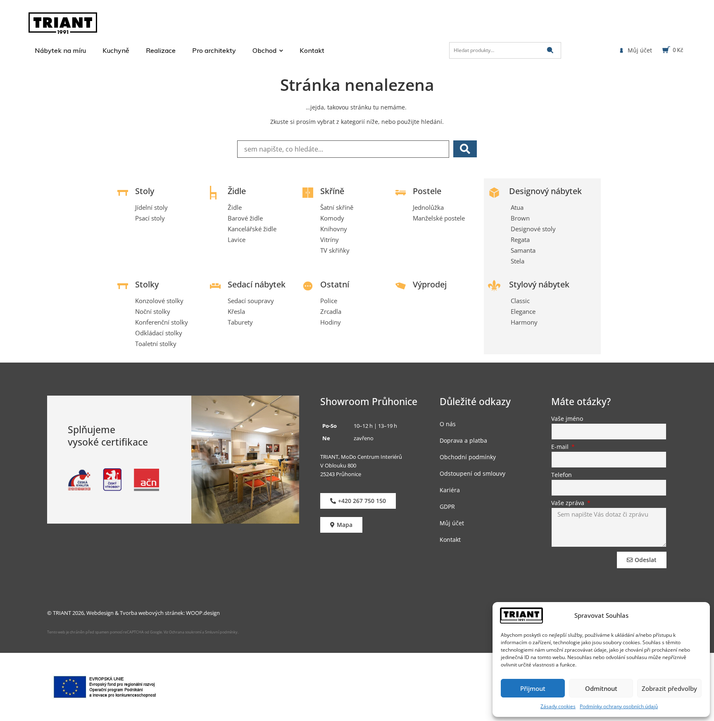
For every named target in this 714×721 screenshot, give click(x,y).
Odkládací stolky (158, 333)
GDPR (447, 506)
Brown (520, 218)
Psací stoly (150, 218)
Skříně (332, 191)
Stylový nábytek (539, 284)
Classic (520, 300)
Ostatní (334, 284)
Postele (427, 191)
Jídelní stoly (151, 207)
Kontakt (450, 539)
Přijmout (532, 688)
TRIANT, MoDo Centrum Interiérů (361, 456)
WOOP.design (203, 613)
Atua (517, 207)
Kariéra (450, 490)
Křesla (236, 311)
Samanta (523, 250)
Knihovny (333, 229)
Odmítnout (601, 688)
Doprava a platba (463, 440)
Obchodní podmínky (468, 457)
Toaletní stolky (155, 343)
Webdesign (100, 613)
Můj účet (452, 523)
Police (328, 300)
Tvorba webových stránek (151, 613)
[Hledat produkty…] (505, 50)
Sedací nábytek (257, 284)
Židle (237, 191)
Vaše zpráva (568, 503)
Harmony (524, 322)
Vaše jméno (567, 419)
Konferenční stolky (161, 322)
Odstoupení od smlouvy (472, 473)
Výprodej (430, 284)
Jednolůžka (428, 207)
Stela (517, 261)
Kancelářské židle (252, 229)
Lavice (236, 239)
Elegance (523, 311)
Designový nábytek (545, 191)
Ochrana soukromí (184, 632)
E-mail (560, 447)
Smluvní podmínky (221, 632)
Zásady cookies (558, 706)
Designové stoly (533, 229)
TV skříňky (335, 250)
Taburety (240, 322)
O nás (448, 424)
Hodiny (330, 322)
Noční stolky (152, 311)
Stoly (144, 191)
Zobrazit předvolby (669, 688)
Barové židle (245, 218)
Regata (520, 239)
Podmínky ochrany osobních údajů (619, 706)
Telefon (561, 475)
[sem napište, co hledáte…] (343, 149)
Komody (332, 218)
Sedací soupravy (251, 300)
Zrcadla (330, 311)
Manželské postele (439, 218)
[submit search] (550, 50)
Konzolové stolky (159, 300)
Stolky (147, 284)
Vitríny (329, 239)
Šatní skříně (336, 207)
